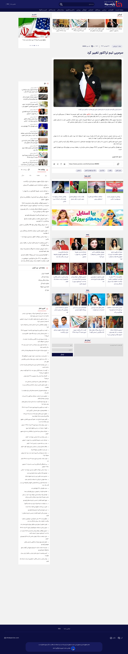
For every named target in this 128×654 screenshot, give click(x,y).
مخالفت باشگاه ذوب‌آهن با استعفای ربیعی (95, 198)
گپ (121, 638)
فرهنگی (84, 10)
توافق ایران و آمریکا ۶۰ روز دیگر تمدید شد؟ (34, 40)
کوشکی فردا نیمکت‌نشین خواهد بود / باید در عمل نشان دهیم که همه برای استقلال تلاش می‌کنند (29, 134)
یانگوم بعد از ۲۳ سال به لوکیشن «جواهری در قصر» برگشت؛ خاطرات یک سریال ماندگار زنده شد (115, 280)
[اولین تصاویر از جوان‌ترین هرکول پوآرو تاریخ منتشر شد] (96, 269)
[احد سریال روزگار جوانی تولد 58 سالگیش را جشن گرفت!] (96, 322)
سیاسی (104, 10)
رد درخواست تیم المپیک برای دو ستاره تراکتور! (35, 504)
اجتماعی (91, 10)
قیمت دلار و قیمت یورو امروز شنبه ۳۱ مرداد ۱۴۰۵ (79, 30)
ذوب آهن (118, 170)
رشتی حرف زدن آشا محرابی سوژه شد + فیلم (36, 437)
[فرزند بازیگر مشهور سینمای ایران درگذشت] (60, 322)
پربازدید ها (41, 169)
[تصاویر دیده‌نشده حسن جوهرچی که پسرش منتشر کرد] (60, 299)
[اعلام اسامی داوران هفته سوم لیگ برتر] (43, 148)
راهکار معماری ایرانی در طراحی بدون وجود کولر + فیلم (34, 447)
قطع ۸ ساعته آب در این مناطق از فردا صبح (36, 428)
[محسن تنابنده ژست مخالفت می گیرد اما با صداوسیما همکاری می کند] (114, 299)
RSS (8, 4)
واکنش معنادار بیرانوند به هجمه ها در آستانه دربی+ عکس (59, 199)
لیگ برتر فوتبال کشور (90, 170)
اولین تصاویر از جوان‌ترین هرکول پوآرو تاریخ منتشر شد (97, 279)
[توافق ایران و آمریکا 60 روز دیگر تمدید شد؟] (34, 27)
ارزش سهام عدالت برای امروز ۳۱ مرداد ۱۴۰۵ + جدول (34, 425)
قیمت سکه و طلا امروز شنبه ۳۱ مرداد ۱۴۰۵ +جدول (61, 30)
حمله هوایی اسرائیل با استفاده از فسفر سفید (36, 480)
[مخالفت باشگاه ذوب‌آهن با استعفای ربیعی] (96, 187)
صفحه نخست (119, 10)
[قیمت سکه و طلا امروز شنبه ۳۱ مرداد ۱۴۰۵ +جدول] (61, 23)
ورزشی (78, 10)
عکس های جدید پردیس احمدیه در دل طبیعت (97, 309)
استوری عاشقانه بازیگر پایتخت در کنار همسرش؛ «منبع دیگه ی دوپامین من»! (114, 332)
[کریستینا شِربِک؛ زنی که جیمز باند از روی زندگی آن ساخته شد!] (43, 163)
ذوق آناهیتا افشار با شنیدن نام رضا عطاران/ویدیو (35, 500)
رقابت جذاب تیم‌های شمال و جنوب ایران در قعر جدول (76, 198)
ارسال (62, 355)
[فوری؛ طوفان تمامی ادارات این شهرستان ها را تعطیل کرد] (96, 23)
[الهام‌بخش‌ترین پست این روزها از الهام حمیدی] (78, 299)
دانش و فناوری (70, 10)
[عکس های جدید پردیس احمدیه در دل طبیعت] (96, 299)
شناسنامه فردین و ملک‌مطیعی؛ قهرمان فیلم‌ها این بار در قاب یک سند (61, 254)
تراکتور (88, 114)
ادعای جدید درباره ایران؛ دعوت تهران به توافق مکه (34, 356)
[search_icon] (61, 4)
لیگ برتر (102, 170)
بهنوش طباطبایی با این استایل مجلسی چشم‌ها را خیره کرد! (97, 254)
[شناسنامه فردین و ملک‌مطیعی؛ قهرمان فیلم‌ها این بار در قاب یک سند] (60, 244)
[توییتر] (54, 164)
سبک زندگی (60, 10)
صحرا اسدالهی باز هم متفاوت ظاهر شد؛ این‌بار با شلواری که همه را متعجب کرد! (115, 255)
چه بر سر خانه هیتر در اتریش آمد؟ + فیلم (37, 443)
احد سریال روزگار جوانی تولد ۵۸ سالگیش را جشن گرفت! (96, 331)
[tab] (38, 45)
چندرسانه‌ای (52, 10)
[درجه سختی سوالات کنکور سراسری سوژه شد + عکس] (43, 119)
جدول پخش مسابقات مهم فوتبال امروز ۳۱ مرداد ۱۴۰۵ (33, 528)
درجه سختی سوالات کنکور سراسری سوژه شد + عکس (31, 120)
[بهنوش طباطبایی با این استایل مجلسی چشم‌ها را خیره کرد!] (96, 244)
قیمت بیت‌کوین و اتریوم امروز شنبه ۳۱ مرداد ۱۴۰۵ (34, 407)
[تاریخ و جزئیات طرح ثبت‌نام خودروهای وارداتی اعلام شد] (43, 97)
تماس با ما (13, 4)
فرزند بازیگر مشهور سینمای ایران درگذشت (61, 331)
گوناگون (120, 15)
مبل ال (47, 290)
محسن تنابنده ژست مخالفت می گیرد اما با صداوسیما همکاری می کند (114, 310)
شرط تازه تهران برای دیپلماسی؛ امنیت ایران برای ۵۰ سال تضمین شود (30, 91)
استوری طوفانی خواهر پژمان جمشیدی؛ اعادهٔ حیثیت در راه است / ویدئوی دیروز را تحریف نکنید (78, 280)
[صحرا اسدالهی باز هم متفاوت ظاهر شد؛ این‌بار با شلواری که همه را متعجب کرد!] (114, 244)
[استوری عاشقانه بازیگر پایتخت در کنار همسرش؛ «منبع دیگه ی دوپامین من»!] (114, 322)
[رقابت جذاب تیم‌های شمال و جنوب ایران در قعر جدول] (78, 187)
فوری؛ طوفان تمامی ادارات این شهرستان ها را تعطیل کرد (96, 30)
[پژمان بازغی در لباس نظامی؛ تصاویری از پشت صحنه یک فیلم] (60, 269)
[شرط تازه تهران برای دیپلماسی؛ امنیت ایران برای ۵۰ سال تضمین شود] (43, 90)
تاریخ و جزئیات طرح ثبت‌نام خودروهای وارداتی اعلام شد (30, 98)
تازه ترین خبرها (44, 287)
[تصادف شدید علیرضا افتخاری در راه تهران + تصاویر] (114, 23)
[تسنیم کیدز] (87, 218)
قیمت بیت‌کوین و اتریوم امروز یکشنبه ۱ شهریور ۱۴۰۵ (34, 330)
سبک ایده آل (45, 277)
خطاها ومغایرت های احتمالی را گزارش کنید (36, 411)
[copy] (118, 164)
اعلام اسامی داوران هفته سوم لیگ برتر (30, 149)
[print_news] (64, 164)
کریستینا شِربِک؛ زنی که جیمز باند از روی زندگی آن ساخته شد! (29, 164)
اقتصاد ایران (45, 274)
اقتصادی (111, 10)
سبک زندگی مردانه (43, 280)
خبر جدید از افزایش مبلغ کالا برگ (39, 450)
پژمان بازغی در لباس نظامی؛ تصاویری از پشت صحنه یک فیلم (60, 279)
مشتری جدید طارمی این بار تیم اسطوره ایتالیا (36, 476)
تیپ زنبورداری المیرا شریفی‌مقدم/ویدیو (36, 215)
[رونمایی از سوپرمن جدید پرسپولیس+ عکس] (114, 187)
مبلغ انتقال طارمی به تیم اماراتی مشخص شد (36, 382)
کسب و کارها (43, 10)
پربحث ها (24, 170)
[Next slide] (47, 28)
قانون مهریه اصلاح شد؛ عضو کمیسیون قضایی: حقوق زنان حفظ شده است (30, 105)
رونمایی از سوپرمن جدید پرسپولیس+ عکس (113, 198)
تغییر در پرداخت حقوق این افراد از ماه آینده (36, 507)
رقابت (110, 170)
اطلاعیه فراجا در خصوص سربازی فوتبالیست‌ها (35, 492)
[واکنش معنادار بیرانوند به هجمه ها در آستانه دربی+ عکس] (60, 187)
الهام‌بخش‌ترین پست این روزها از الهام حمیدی (79, 309)
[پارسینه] (112, 4)
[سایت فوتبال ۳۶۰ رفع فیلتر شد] (43, 126)
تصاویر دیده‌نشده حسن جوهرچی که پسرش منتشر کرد (61, 310)
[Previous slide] (20, 28)
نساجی (78, 170)
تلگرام (114, 638)
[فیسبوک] (61, 164)
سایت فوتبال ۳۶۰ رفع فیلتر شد (29, 126)
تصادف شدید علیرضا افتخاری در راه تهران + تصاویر (114, 30)
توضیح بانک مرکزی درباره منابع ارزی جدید (37, 473)
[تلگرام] (57, 164)
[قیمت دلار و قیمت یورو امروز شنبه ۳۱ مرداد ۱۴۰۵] (78, 23)
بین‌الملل (98, 10)
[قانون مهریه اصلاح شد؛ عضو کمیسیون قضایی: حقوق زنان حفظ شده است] (43, 104)
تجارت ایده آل (45, 283)
